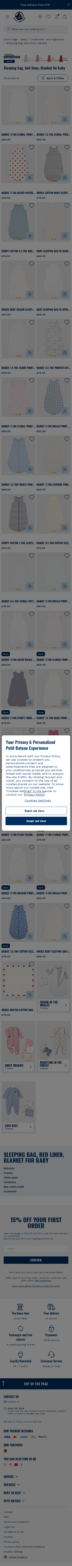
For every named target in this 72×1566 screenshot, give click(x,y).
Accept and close (36, 821)
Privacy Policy (34, 794)
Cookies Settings (38, 800)
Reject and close (34, 811)
